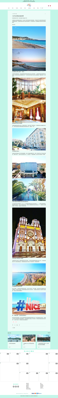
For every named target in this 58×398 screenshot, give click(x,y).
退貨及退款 (41, 385)
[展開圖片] (29, 37)
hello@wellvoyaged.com (19, 393)
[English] (48, 6)
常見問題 (27, 384)
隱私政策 (41, 384)
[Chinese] (50, 6)
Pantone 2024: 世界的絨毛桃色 (29, 344)
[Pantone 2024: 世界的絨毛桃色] (29, 338)
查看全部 (49, 332)
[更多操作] (45, 13)
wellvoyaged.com (25, 393)
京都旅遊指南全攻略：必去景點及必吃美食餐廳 (43, 344)
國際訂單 (27, 386)
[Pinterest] (16, 386)
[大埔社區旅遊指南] (14, 338)
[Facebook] (14, 386)
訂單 (41, 387)
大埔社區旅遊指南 (12, 343)
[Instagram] (18, 386)
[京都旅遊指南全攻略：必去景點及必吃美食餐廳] (43, 338)
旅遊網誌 (27, 387)
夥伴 (41, 383)
